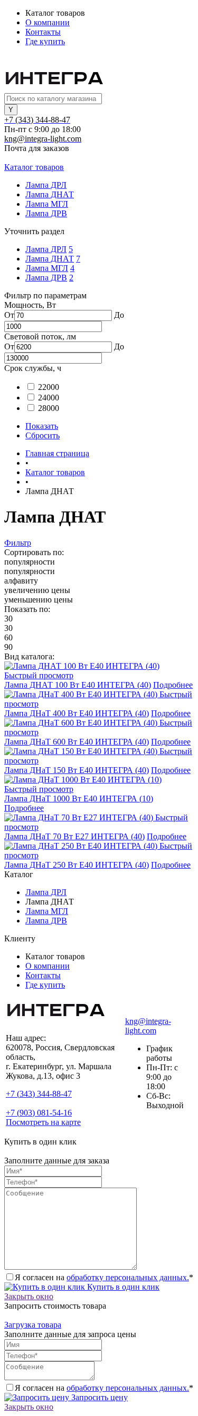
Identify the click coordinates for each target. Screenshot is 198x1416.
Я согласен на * (104, 1277)
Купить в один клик (122, 1286)
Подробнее (173, 684)
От (9, 314)
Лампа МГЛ (46, 268)
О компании (47, 22)
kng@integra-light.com (148, 1026)
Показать (41, 425)
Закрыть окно (28, 1296)
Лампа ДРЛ (46, 249)
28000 (48, 408)
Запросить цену (98, 1397)
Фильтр (17, 542)
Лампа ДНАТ (49, 258)
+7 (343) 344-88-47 (39, 1093)
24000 (48, 397)
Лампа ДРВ (46, 277)
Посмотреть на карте (43, 1122)
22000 (48, 387)
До (119, 314)
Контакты (43, 31)
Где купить (45, 41)
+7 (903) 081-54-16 (39, 1112)
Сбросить (42, 435)
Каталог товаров (34, 167)
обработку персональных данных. (128, 1277)
